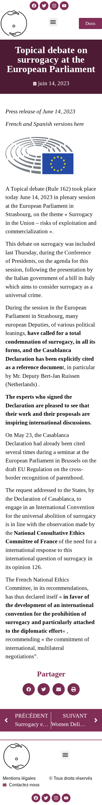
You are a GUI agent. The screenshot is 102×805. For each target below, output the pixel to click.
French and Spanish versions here (44, 124)
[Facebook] (34, 5)
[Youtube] (64, 5)
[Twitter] (44, 5)
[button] (53, 22)
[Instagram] (54, 5)
